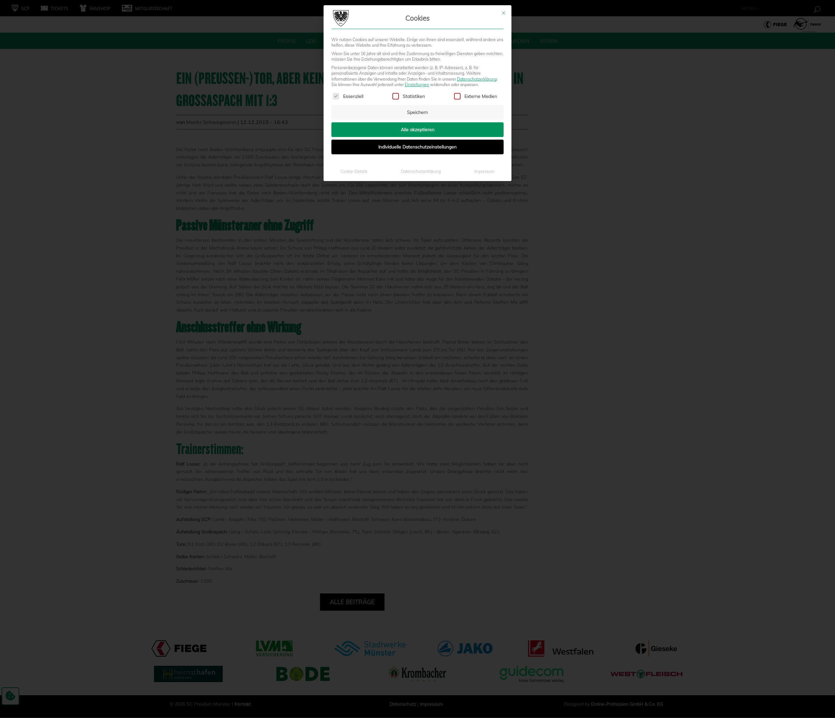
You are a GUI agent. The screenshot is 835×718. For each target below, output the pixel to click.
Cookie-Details (354, 171)
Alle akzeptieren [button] (417, 129)
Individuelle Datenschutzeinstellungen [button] (417, 147)
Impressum (484, 171)
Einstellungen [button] (417, 84)
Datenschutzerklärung (477, 79)
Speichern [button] (417, 112)
